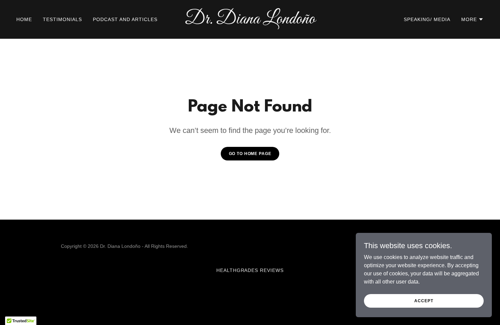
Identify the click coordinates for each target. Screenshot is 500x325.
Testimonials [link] (62, 19)
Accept (423, 300)
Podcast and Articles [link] (125, 19)
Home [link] (24, 19)
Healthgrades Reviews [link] (250, 270)
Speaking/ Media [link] (427, 19)
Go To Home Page (250, 153)
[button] (472, 19)
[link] (250, 21)
